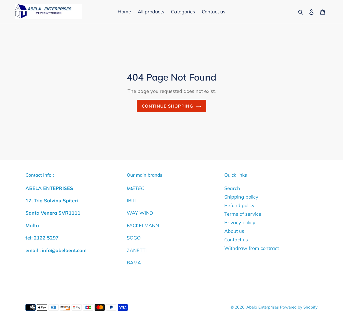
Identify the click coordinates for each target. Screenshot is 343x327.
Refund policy (239, 205)
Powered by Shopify (299, 307)
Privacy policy (239, 222)
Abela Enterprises (262, 307)
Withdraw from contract (251, 248)
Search (232, 188)
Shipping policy (241, 197)
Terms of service (242, 214)
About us (234, 231)
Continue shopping (167, 106)
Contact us (236, 240)
